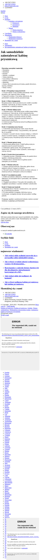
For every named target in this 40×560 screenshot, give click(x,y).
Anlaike (29, 308)
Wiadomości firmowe (15, 37)
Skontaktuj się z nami (11, 40)
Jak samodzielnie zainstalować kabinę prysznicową (20, 47)
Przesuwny (15, 23)
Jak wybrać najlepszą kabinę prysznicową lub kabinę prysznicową (21, 283)
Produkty (7, 19)
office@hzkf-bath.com (11, 6)
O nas (6, 18)
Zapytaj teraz (5, 222)
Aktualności (8, 35)
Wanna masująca (17, 30)
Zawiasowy (16, 25)
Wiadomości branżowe (16, 38)
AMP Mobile (11, 306)
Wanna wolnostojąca (18, 31)
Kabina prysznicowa (7, 308)
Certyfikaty (8, 33)
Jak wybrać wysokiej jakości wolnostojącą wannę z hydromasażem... (21, 263)
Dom (6, 16)
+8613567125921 (10, 4)
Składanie (15, 26)
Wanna (11, 28)
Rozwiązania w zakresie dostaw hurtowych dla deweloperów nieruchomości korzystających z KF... (22, 270)
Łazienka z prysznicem (16, 21)
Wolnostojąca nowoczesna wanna (20, 310)
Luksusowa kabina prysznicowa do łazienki (19, 310)
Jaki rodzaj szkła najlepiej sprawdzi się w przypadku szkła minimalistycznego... (21, 257)
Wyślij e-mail (5, 315)
